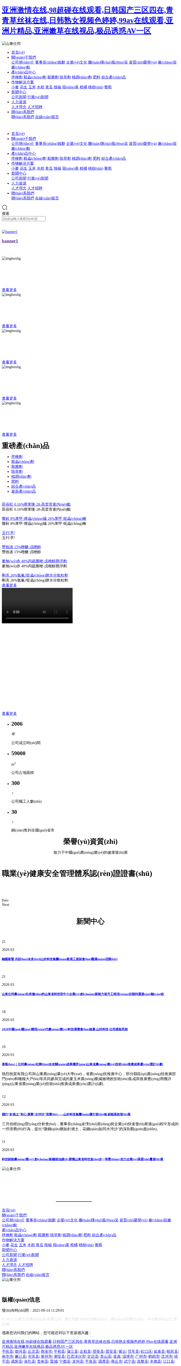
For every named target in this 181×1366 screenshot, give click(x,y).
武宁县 (129, 1361)
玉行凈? (8, 533)
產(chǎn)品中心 (23, 72)
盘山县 (105, 1356)
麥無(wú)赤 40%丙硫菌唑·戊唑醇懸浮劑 (34, 561)
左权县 (85, 1351)
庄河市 (167, 1356)
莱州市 (46, 1356)
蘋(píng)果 (70, 87)
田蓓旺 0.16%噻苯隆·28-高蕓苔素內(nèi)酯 (36, 504)
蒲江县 (72, 1351)
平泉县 (90, 1361)
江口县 (168, 1361)
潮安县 (59, 1356)
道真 (117, 1356)
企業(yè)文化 (76, 62)
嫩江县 (20, 1356)
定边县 (93, 1356)
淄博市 (128, 1356)
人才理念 (18, 107)
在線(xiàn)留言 (47, 117)
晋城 (54, 1361)
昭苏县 (172, 1351)
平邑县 (7, 1351)
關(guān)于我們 (23, 57)
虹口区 (146, 1351)
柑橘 (83, 87)
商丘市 (116, 1361)
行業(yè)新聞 (37, 97)
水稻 (40, 87)
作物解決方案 (22, 82)
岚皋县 (159, 1351)
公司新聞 (18, 97)
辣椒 (57, 87)
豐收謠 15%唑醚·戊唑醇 (21, 547)
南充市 (7, 1356)
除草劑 (65, 77)
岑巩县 (33, 1356)
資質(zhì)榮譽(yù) (143, 62)
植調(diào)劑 (82, 77)
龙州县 (77, 1361)
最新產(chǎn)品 (23, 491)
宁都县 (64, 1361)
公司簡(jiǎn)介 (22, 62)
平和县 (59, 1351)
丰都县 (155, 1361)
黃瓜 (49, 87)
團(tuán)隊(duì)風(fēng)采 (108, 62)
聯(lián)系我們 (22, 112)
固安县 (111, 1351)
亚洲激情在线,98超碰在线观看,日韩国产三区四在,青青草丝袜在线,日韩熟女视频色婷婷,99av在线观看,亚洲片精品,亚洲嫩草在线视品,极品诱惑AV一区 (87, 20)
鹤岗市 (154, 1356)
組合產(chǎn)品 (113, 77)
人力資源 (18, 102)
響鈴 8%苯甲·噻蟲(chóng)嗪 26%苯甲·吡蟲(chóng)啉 (44, 519)
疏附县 (16, 1361)
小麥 (15, 87)
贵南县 (42, 1361)
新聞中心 (18, 92)
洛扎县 (29, 1361)
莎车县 (133, 1351)
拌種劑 (17, 77)
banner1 (10, 240)
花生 (23, 87)
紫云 (122, 1351)
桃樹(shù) (95, 87)
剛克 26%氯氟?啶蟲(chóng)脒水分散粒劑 (35, 575)
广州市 (141, 1356)
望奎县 (98, 1351)
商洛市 (46, 1351)
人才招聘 (34, 107)
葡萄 (108, 87)
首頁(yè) (18, 52)
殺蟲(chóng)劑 (35, 77)
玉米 (32, 87)
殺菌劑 (53, 77)
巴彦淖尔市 (76, 1356)
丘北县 (33, 1351)
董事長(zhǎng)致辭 (50, 62)
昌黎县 (142, 1361)
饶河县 (20, 1351)
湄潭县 (103, 1361)
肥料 (96, 77)
